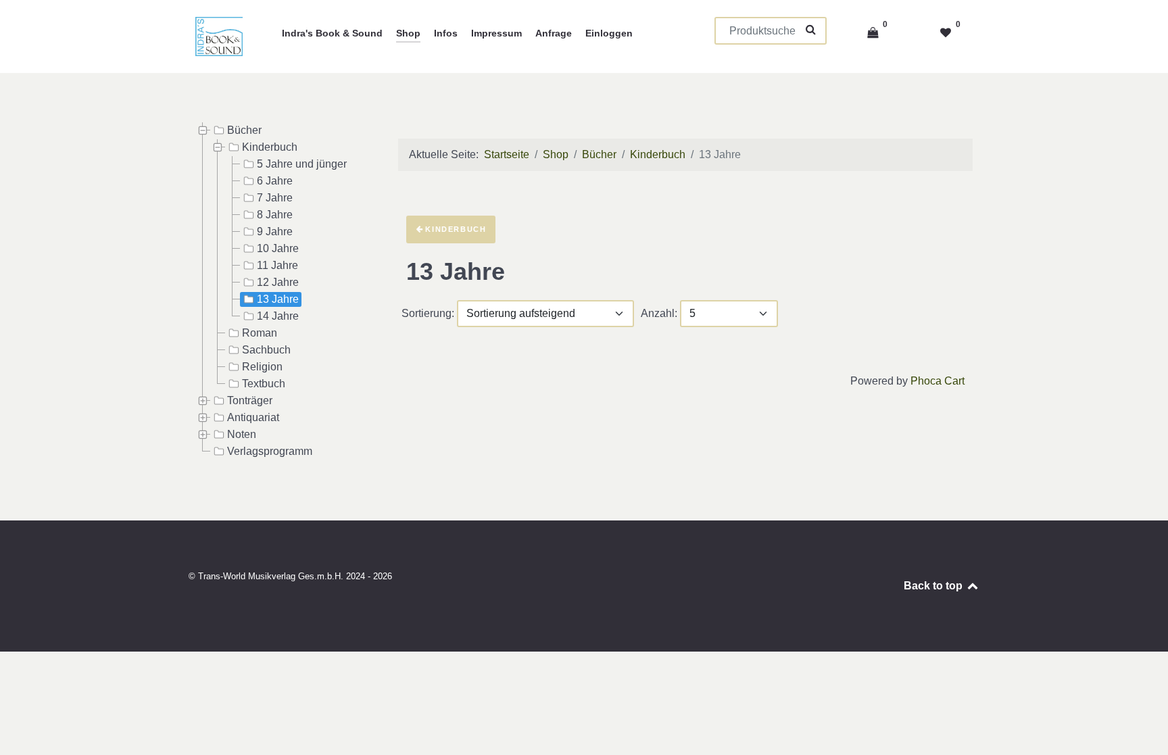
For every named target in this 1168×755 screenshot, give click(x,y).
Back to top (934, 585)
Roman (259, 333)
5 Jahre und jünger (302, 164)
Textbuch (263, 383)
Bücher (244, 130)
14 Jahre (278, 316)
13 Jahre (278, 299)
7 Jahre (275, 197)
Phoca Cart (937, 381)
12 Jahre (278, 282)
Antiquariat (253, 417)
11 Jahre (277, 265)
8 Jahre (275, 214)
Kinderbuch (269, 147)
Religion (262, 366)
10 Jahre (278, 248)
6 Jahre (275, 181)
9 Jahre (275, 231)
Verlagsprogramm (269, 451)
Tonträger (249, 400)
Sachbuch (266, 350)
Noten (241, 434)
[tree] (279, 291)
